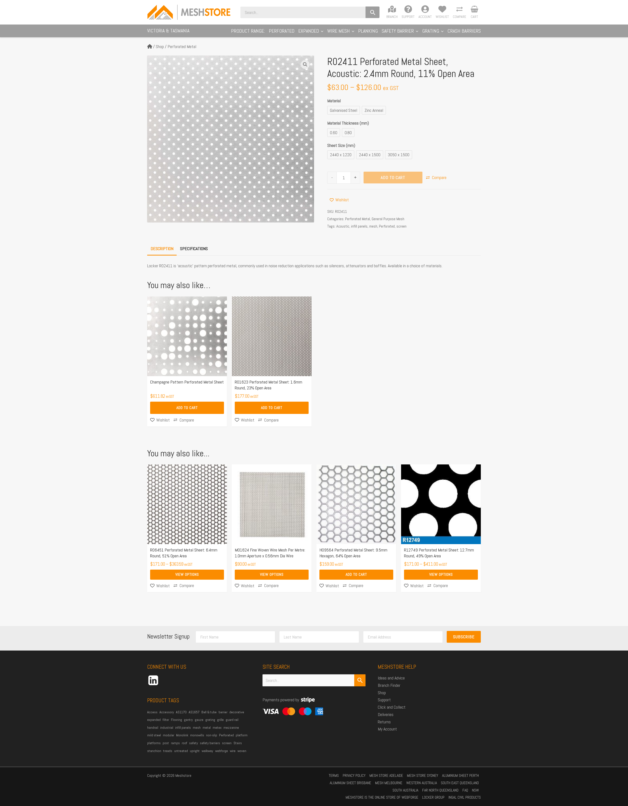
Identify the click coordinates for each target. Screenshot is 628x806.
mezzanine (231, 727)
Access (152, 712)
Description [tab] (162, 248)
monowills (197, 735)
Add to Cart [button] (187, 407)
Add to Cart (393, 177)
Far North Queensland (440, 790)
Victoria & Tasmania (168, 30)
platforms (154, 743)
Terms (334, 775)
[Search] (372, 12)
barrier (223, 712)
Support (384, 700)
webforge (221, 751)
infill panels (359, 226)
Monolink (182, 735)
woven (241, 751)
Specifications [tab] (194, 248)
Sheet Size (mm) (341, 145)
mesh (373, 226)
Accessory (166, 712)
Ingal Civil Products (464, 797)
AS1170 (181, 712)
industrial (166, 727)
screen (401, 226)
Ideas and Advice (391, 678)
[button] (321, 30)
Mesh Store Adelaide (386, 775)
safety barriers (210, 743)
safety (193, 743)
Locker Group (433, 797)
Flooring (176, 719)
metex (217, 727)
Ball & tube (209, 712)
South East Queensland (460, 782)
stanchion (154, 751)
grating (210, 719)
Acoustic (342, 226)
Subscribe (464, 637)
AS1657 (194, 712)
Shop (160, 46)
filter (166, 719)
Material (334, 100)
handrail (152, 727)
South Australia (405, 790)
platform (242, 735)
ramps (175, 743)
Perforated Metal (182, 46)
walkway (207, 751)
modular (168, 735)
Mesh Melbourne (388, 782)
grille (220, 719)
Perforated (387, 226)
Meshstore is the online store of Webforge (382, 797)
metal (207, 727)
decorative (236, 712)
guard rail (232, 719)
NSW (475, 790)
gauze (199, 719)
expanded (154, 719)
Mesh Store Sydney (422, 775)
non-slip (211, 735)
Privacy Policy (354, 775)
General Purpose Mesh (388, 218)
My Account (387, 729)
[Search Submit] (360, 680)
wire (233, 751)
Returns (384, 722)
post (166, 743)
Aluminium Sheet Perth (460, 775)
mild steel (154, 735)
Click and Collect (392, 707)
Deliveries (385, 714)
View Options (187, 574)
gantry (188, 719)
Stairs (238, 743)
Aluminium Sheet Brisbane (350, 782)
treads (167, 751)
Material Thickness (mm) (348, 123)
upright (195, 751)
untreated (181, 751)
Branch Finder (389, 685)
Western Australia (421, 782)
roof (184, 743)
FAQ (465, 790)
